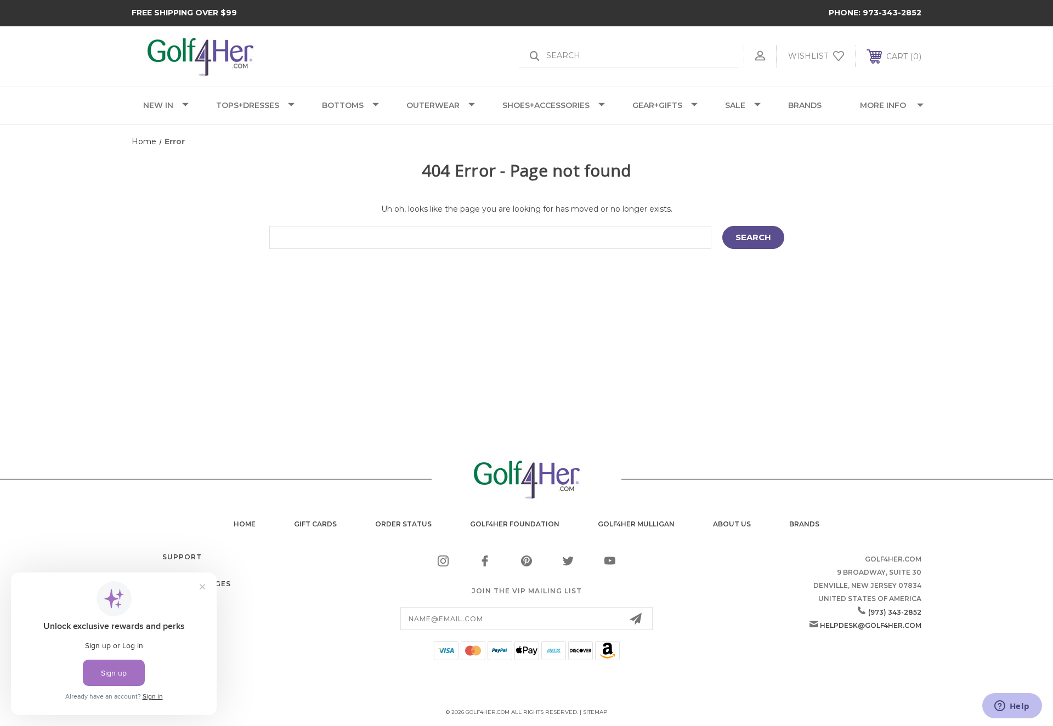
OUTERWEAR (433, 105)
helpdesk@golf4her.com (870, 625)
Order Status (403, 524)
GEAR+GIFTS (657, 105)
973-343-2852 (892, 13)
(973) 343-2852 (894, 612)
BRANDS (805, 105)
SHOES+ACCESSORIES (546, 105)
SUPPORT (182, 557)
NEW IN (158, 105)
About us (732, 524)
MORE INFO (883, 105)
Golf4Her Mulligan (636, 524)
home (245, 524)
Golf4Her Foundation (514, 524)
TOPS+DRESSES (247, 105)
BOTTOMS (343, 105)
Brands (804, 524)
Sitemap (595, 712)
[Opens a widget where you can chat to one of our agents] (1012, 707)
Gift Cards (315, 524)
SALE (735, 105)
